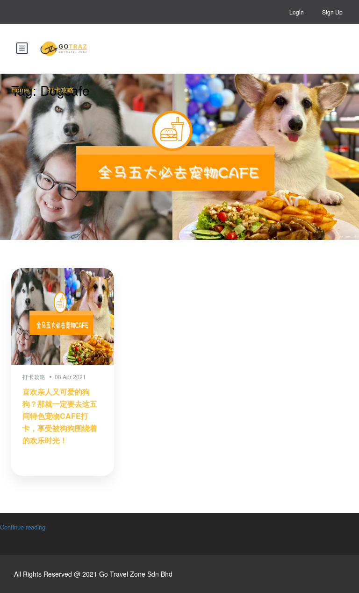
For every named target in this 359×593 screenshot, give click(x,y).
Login (296, 12)
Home (20, 89)
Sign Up (332, 12)
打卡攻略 (61, 89)
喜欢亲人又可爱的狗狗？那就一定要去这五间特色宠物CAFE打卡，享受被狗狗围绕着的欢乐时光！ (59, 415)
